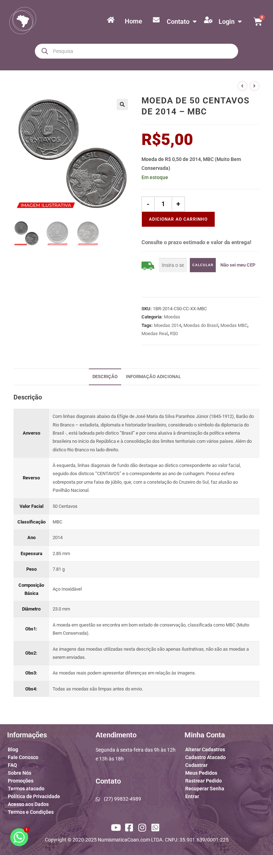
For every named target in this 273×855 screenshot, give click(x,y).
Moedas (172, 316)
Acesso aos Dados (28, 804)
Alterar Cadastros (205, 749)
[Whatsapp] (156, 827)
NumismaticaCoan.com (124, 840)
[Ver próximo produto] (254, 86)
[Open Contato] (194, 21)
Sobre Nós (19, 773)
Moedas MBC (233, 325)
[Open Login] (239, 21)
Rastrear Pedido (203, 781)
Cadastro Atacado (205, 757)
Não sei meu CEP (237, 265)
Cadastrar (196, 765)
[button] (122, 104)
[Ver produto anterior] (242, 86)
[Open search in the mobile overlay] (136, 51)
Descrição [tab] (105, 376)
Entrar (192, 796)
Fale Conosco (23, 757)
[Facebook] (129, 827)
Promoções (20, 781)
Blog (13, 749)
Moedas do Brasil (200, 325)
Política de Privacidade (34, 796)
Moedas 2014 (167, 325)
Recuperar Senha (204, 788)
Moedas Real (154, 333)
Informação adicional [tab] (153, 376)
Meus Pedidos (201, 773)
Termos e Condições (31, 812)
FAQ (12, 765)
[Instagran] (143, 827)
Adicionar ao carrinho (178, 219)
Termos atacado (26, 788)
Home (133, 21)
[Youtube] (116, 827)
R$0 (174, 333)
